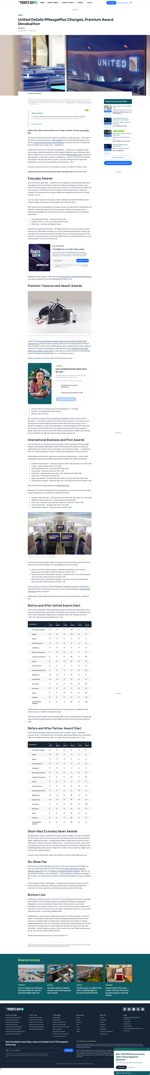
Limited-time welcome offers (13, 1034)
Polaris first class (63, 485)
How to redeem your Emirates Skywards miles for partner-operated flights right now (30, 990)
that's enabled (57, 140)
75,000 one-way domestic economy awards (48, 142)
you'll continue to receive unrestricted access (75, 276)
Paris (77, 1024)
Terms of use (127, 1024)
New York (78, 1022)
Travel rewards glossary (59, 1036)
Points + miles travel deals (36, 1022)
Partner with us (104, 1034)
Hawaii (78, 1017)
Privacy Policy (84, 265)
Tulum (78, 1027)
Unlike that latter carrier (74, 155)
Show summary (36, 124)
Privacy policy (127, 1021)
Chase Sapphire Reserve (12, 1020)
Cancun (78, 1029)
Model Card (127, 1030)
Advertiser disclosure (123, 2)
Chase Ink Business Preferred (13, 1029)
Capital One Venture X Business (14, 1027)
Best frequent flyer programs (36, 1027)
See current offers (118, 157)
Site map (102, 1027)
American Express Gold (12, 1024)
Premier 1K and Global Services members (65, 871)
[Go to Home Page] (28, 2)
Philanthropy (103, 1020)
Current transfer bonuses (35, 1020)
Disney (78, 1031)
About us (102, 1017)
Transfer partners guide (35, 1017)
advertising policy (71, 102)
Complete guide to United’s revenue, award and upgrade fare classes (59, 990)
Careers (102, 1022)
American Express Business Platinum (15, 1031)
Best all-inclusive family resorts (61, 1027)
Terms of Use (58, 265)
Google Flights (56, 1017)
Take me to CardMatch (66, 399)
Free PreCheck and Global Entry (61, 1034)
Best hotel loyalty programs (36, 1029)
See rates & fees (107, 114)
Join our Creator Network (106, 1031)
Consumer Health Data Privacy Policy (133, 1028)
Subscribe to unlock (82, 260)
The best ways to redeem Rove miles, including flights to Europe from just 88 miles (89, 990)
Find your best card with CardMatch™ (118, 163)
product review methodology (84, 102)
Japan (78, 1020)
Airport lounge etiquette (59, 1031)
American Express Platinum (13, 1022)
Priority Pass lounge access (36, 1024)
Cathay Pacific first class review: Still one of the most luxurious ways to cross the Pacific (117, 991)
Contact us (103, 1024)
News (20, 15)
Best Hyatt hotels (57, 1029)
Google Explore (57, 1020)
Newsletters (103, 1029)
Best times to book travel (59, 1022)
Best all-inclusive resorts (59, 1024)
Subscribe (111, 3)
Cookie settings (128, 1026)
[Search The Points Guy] (131, 2)
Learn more (121, 1067)
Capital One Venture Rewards (13, 1017)
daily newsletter (81, 172)
